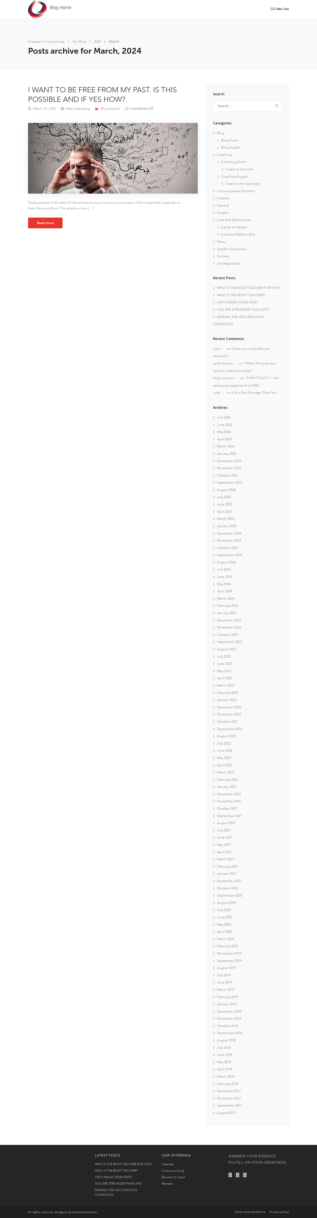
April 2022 (224, 765)
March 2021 (225, 859)
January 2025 (226, 526)
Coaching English (234, 176)
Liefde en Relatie (234, 227)
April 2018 (224, 1069)
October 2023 (227, 634)
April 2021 (224, 852)
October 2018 (227, 1026)
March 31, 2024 (44, 108)
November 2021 (229, 801)
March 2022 (225, 772)
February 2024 (227, 605)
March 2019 (225, 989)
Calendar (168, 1164)
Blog (220, 133)
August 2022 (226, 736)
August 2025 (226, 490)
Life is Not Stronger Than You (254, 392)
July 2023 (224, 656)
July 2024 (224, 569)
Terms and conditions (250, 1212)
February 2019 (227, 997)
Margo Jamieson (223, 378)
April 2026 (224, 439)
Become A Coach (173, 1177)
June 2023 (224, 663)
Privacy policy (279, 1212)
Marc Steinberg (78, 108)
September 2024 (229, 555)
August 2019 (226, 968)
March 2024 (225, 598)
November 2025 (229, 468)
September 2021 (229, 816)
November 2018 (229, 1018)
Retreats (167, 1184)
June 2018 (224, 1054)
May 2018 (224, 1062)
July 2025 (224, 497)
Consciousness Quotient (236, 191)
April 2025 (224, 511)
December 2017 (229, 1091)
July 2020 (224, 910)
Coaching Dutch (233, 162)
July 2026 (224, 417)
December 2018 (229, 1011)
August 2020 (226, 902)
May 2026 (224, 432)
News (221, 241)
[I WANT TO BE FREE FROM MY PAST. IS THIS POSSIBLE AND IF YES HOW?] (113, 158)
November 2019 (229, 953)
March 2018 (225, 1076)
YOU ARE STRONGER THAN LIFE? (243, 309)
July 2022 (224, 743)
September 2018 (229, 1033)
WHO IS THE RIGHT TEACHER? (241, 295)
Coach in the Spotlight (243, 183)
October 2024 (227, 548)
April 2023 (224, 678)
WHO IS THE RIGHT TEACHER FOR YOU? (248, 287)
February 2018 (227, 1084)
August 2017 (226, 1112)
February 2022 (227, 779)
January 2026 (226, 453)
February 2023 (227, 692)
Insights (223, 212)
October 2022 (227, 721)
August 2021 (226, 823)
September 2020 (229, 895)
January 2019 (226, 1004)
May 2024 (224, 584)
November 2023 (229, 627)
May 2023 (224, 671)
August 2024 (226, 562)
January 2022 (226, 786)
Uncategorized (228, 263)
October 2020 (227, 888)
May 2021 (224, 844)
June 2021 (224, 837)
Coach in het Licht (239, 169)
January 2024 (226, 613)
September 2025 (229, 482)
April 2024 (224, 591)
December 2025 (229, 461)
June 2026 (224, 424)
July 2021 (224, 830)
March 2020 (225, 939)
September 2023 (229, 642)
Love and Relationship (234, 220)
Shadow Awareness (231, 249)
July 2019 (224, 975)
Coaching (224, 154)
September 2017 (229, 1105)
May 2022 (224, 758)
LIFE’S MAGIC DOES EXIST (237, 302)
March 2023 (225, 685)
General (223, 205)
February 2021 (227, 866)
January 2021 (226, 873)
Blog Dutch (230, 140)
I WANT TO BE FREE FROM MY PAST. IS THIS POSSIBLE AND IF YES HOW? (102, 94)
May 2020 (224, 924)
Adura (217, 349)
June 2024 (224, 576)
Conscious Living (173, 1171)
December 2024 (229, 533)
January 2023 (226, 700)
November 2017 (229, 1098)
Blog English (110, 108)
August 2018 (226, 1040)
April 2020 (224, 931)
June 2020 (224, 917)
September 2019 (229, 960)
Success (223, 256)
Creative (223, 198)
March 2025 (225, 518)
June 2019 (224, 982)
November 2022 (229, 714)
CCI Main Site (279, 9)
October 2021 (227, 808)
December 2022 (229, 707)
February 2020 (227, 946)
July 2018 (224, 1047)
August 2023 (226, 649)
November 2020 (229, 881)
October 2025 (227, 475)
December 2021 (229, 794)
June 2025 (224, 504)
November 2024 (229, 540)
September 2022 (229, 729)
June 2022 (224, 750)
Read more (45, 223)
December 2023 (229, 620)
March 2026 (225, 446)
